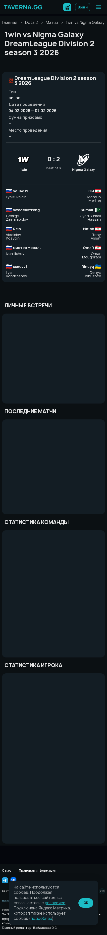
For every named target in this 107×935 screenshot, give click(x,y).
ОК (86, 903)
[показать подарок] (67, 7)
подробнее (41, 918)
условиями (55, 902)
